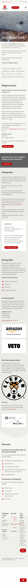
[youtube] (25, 1)
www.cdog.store (13, 409)
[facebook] (20, 1)
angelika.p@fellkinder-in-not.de (10, 320)
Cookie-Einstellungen (10, 559)
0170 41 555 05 (8, 2)
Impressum (16, 558)
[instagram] (23, 1)
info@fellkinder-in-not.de (15, 129)
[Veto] (14, 340)
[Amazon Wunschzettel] (14, 324)
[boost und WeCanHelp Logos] (14, 414)
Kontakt (3, 559)
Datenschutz (21, 558)
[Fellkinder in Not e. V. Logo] (4, 5)
